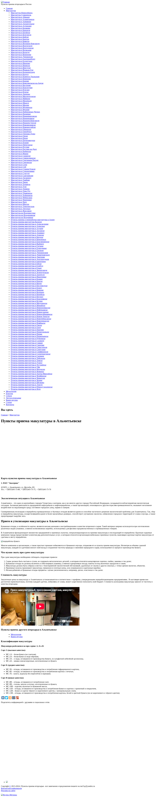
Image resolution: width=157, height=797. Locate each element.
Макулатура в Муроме (20, 110)
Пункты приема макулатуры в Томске (27, 360)
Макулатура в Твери (19, 182)
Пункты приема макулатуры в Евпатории (28, 261)
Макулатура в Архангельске (22, 24)
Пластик (9, 394)
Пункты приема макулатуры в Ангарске (28, 231)
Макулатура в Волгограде (21, 46)
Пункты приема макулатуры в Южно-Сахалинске (31, 387)
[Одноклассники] (10, 697)
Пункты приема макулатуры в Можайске (28, 305)
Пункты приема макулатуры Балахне (26, 222)
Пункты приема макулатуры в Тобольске (28, 358)
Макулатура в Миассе (20, 103)
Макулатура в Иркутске (21, 68)
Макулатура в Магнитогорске (23, 96)
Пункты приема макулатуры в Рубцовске (28, 338)
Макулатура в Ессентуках (21, 61)
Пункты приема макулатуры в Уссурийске (28, 365)
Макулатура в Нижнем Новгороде (25, 121)
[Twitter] (6, 697)
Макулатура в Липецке (20, 94)
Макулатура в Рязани (19, 154)
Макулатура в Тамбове (20, 180)
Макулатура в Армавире (21, 22)
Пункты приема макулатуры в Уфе (25, 367)
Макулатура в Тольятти (20, 184)
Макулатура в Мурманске (21, 107)
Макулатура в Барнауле (20, 30)
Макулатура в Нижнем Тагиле (23, 123)
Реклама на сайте (8, 791)
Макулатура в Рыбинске (21, 151)
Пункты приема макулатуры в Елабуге (27, 266)
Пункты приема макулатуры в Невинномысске (30, 308)
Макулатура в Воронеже (21, 55)
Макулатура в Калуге (20, 74)
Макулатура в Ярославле (21, 211)
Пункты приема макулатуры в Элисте (27, 385)
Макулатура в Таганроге (21, 178)
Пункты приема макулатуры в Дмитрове (28, 257)
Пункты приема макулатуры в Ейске (26, 264)
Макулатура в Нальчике (21, 114)
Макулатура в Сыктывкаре (22, 176)
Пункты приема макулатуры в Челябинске (28, 376)
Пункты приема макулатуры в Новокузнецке (30, 312)
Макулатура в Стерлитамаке (22, 171)
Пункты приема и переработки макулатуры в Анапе (33, 220)
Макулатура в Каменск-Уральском (25, 77)
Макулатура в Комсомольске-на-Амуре (27, 83)
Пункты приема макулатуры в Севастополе (29, 347)
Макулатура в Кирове (20, 81)
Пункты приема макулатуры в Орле (26, 327)
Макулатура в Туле (18, 187)
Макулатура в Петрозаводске (23, 140)
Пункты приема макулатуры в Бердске (27, 237)
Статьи (9, 402)
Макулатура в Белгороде (21, 35)
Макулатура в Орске (19, 136)
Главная (9, 8)
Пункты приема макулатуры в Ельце (26, 268)
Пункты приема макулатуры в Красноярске (29, 299)
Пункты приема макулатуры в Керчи (26, 283)
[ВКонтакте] (2, 697)
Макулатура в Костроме (21, 85)
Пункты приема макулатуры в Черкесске (28, 378)
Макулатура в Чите (19, 202)
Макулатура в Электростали (22, 206)
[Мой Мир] (13, 697)
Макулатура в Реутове (20, 147)
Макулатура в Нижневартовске (24, 116)
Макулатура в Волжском (21, 50)
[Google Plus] (17, 697)
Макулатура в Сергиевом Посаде (24, 160)
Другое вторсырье (13, 398)
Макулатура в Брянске (20, 41)
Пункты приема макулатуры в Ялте (26, 389)
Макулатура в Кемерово (21, 79)
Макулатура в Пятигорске (22, 145)
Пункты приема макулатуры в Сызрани (27, 356)
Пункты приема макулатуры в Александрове (29, 224)
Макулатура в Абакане (20, 17)
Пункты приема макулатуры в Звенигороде (29, 270)
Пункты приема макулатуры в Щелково (27, 383)
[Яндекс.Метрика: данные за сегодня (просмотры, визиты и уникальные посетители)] (9, 795)
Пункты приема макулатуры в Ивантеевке (28, 277)
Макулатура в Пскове (20, 143)
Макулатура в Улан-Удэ (20, 191)
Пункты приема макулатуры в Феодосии (28, 369)
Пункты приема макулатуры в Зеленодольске (30, 272)
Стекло (9, 396)
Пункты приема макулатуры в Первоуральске (30, 332)
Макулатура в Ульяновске (21, 193)
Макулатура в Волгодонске (22, 48)
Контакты (10, 405)
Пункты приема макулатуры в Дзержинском (29, 253)
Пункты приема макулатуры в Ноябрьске (28, 323)
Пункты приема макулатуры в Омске (26, 325)
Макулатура (11, 11)
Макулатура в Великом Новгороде (25, 44)
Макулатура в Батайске (20, 33)
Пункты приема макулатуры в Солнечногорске (30, 354)
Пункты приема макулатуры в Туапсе (26, 363)
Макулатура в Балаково (20, 28)
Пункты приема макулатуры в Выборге (27, 244)
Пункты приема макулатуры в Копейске (28, 294)
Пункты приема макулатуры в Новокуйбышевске (31, 314)
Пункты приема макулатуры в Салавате (27, 341)
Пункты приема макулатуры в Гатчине (27, 246)
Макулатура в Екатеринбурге (23, 59)
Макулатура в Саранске (21, 156)
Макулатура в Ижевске (20, 66)
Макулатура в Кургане (20, 90)
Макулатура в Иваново (20, 63)
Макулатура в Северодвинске (23, 158)
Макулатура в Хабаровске (22, 195)
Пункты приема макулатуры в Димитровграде (30, 255)
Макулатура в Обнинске (21, 129)
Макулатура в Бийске (20, 37)
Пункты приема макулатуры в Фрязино (27, 371)
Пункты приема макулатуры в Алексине (28, 226)
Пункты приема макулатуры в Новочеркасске (30, 321)
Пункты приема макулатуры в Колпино (27, 292)
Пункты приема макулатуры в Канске (27, 281)
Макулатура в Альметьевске (22, 19)
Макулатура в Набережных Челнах (25, 112)
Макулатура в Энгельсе (20, 209)
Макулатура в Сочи (19, 165)
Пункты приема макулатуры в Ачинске (27, 235)
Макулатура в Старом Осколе (23, 169)
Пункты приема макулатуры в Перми (26, 334)
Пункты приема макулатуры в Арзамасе (27, 233)
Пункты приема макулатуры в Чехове (26, 380)
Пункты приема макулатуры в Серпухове (28, 349)
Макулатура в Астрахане (21, 26)
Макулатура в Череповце (21, 200)
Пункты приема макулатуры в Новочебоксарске (31, 319)
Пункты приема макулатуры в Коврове (27, 290)
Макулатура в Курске (20, 92)
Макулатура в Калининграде (23, 72)
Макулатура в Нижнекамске (22, 118)
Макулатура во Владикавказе (23, 215)
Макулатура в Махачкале (21, 101)
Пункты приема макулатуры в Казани (27, 279)
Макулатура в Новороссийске (23, 127)
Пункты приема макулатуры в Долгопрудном (30, 259)
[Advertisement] (74, 742)
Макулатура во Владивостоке (23, 213)
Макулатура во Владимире (22, 217)
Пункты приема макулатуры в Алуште (27, 228)
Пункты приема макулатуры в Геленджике (29, 248)
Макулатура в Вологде (20, 52)
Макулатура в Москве (20, 105)
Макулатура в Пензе (19, 138)
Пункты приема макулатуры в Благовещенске (30, 242)
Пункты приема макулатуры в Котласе (27, 297)
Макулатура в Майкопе (20, 99)
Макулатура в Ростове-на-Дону (24, 149)
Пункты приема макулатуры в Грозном (27, 250)
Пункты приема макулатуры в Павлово (27, 330)
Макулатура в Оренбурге (21, 132)
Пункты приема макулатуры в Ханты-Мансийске (31, 374)
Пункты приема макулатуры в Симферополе (29, 352)
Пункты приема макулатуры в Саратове (27, 345)
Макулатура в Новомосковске (23, 125)
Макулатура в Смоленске (21, 162)
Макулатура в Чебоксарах (21, 198)
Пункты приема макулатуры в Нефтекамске (29, 310)
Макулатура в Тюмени (20, 189)
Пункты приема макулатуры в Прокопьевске (29, 336)
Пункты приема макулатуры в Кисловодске (29, 286)
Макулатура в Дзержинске (22, 57)
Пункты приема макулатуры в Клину (26, 288)
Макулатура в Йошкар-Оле (22, 70)
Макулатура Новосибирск (22, 13)
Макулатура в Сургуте (20, 173)
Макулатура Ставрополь (21, 15)
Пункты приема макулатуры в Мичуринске (29, 303)
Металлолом (11, 391)
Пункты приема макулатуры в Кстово (27, 301)
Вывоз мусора (12, 400)
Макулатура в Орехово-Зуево (23, 134)
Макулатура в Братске (20, 39)
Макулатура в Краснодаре (22, 88)
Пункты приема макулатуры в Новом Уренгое (30, 316)
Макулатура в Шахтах (20, 204)
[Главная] (5, 2)
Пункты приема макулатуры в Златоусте (28, 275)
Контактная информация (11, 788)
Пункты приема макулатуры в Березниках (28, 239)
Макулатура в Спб (18, 167)
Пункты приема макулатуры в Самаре (27, 343)
